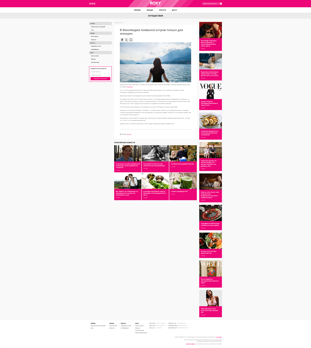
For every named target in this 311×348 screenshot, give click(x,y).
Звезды (150, 10)
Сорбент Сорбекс (190, 344)
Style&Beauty (95, 49)
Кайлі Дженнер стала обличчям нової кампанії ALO (209, 310)
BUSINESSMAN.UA (177, 325)
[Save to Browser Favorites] (131, 40)
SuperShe (129, 87)
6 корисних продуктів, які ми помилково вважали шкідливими (209, 133)
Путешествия (95, 62)
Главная (116, 22)
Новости (93, 39)
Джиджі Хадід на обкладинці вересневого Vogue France (209, 103)
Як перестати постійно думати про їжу (208, 252)
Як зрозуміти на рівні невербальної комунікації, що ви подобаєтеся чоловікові (128, 165)
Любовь (137, 10)
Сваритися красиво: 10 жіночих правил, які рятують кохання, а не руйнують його (208, 163)
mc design (219, 337)
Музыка (93, 59)
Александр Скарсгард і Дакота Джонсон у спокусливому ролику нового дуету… (209, 43)
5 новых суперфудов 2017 (179, 191)
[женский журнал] (155, 4)
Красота (162, 10)
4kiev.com (155, 327)
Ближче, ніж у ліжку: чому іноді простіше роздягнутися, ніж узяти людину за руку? (210, 194)
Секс (92, 30)
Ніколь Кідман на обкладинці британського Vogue (210, 281)
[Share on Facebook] (122, 40)
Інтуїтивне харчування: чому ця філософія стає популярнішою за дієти (154, 193)
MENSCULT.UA (177, 323)
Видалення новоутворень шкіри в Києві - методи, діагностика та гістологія (209, 73)
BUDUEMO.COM (178, 327)
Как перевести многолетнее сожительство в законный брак (154, 165)
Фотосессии (94, 36)
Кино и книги (95, 56)
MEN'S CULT (156, 325)
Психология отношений (98, 26)
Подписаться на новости (100, 78)
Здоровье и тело (96, 46)
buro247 (129, 134)
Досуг (174, 10)
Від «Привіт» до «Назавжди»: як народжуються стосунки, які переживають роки (127, 193)
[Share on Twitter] (126, 40)
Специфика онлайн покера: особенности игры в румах (210, 224)
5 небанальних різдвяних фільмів (182, 164)
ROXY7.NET (157, 323)
